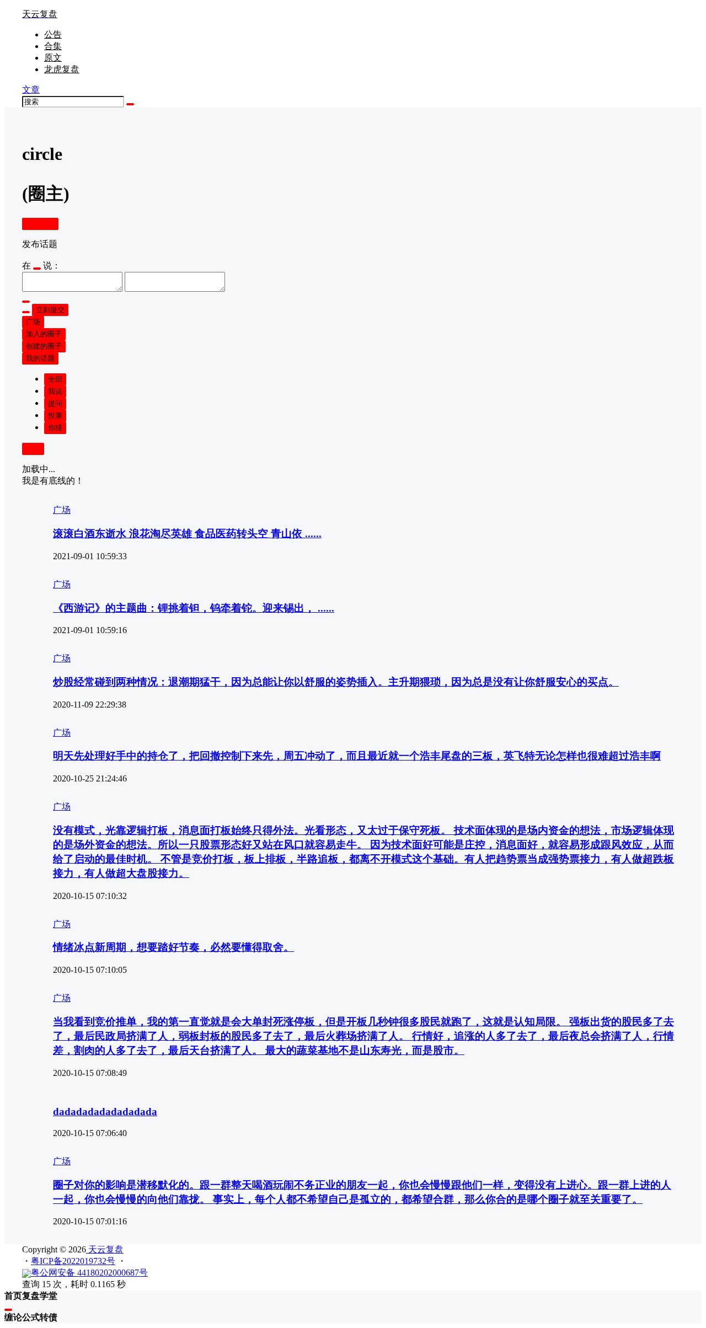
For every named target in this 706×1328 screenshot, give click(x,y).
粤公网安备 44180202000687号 (89, 1272)
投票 (55, 415)
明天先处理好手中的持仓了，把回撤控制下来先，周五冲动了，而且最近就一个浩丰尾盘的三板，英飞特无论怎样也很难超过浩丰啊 (357, 756)
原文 (53, 57)
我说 (55, 391)
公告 (53, 34)
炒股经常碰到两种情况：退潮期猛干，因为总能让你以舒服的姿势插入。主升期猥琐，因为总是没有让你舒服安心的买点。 (336, 682)
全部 (55, 379)
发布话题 (40, 223)
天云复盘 (105, 1249)
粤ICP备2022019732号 (73, 1261)
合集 (53, 46)
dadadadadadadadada (105, 1111)
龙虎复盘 (61, 69)
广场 (33, 322)
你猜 (55, 428)
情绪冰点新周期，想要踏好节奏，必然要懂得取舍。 (173, 947)
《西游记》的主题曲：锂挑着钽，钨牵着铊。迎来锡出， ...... (193, 608)
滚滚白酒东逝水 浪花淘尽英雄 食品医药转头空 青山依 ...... (187, 533)
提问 (55, 403)
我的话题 (40, 358)
